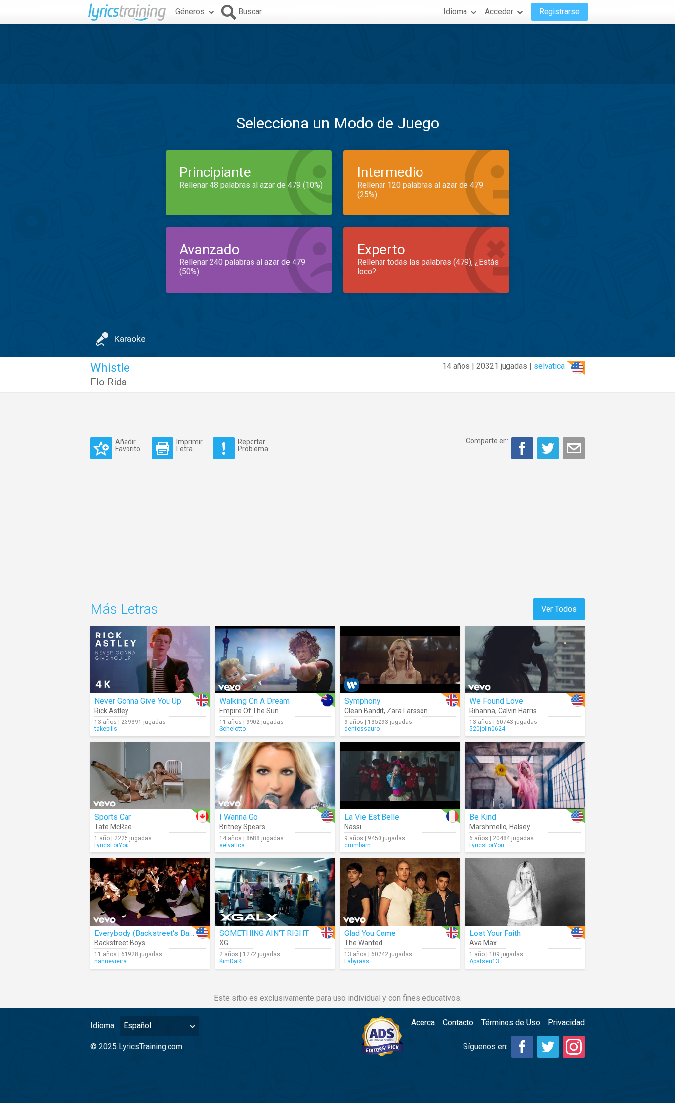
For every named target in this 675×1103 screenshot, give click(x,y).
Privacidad (566, 1022)
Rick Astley (111, 711)
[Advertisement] (337, 54)
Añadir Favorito (127, 445)
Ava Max (483, 943)
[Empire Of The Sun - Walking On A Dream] (275, 659)
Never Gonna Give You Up (137, 701)
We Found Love (496, 701)
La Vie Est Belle (371, 817)
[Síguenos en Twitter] (548, 1047)
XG (223, 943)
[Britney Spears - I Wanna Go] (275, 775)
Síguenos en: (485, 1046)
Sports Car (112, 817)
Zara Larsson (407, 711)
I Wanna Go (238, 817)
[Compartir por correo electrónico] (574, 448)
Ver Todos (559, 609)
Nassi (352, 827)
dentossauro (362, 728)
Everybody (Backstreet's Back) (147, 933)
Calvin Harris (517, 711)
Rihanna (482, 711)
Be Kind (482, 817)
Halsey (519, 827)
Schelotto (232, 728)
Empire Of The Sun (249, 711)
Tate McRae (113, 827)
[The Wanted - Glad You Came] (400, 892)
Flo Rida (108, 382)
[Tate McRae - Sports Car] (150, 775)
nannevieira (110, 961)
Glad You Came (370, 933)
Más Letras (124, 609)
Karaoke (130, 339)
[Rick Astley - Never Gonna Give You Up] (150, 659)
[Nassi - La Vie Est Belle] (400, 775)
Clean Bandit (364, 711)
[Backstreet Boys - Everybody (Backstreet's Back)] (150, 892)
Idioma (455, 11)
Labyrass (356, 961)
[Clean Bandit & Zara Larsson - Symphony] (400, 659)
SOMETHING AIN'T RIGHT (264, 933)
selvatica (549, 366)
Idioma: (103, 1025)
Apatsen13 (484, 961)
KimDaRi (231, 961)
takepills (105, 728)
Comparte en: (487, 440)
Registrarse (559, 11)
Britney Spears (242, 827)
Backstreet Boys (119, 943)
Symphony (362, 701)
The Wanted (363, 943)
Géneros (190, 11)
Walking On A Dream (254, 701)
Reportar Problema (253, 445)
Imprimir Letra (189, 445)
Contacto (458, 1022)
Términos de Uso (510, 1022)
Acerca (423, 1022)
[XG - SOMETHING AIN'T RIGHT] (275, 892)
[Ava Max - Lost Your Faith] (525, 892)
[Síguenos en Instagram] (574, 1047)
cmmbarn (357, 845)
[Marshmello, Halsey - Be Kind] (525, 775)
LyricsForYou (111, 845)
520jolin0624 (487, 728)
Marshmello (487, 827)
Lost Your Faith (495, 933)
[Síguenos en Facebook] (522, 1047)
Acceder (499, 11)
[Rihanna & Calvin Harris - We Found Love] (525, 659)
